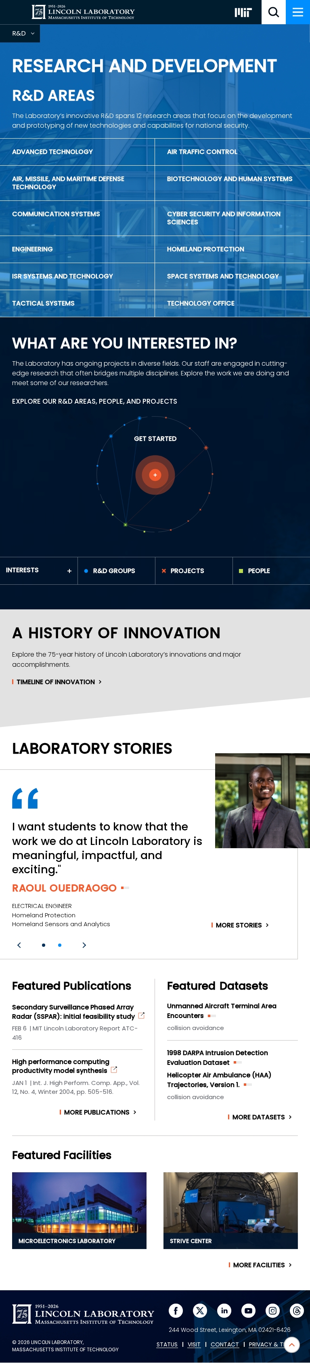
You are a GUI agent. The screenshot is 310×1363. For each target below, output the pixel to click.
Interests (22, 570)
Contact (225, 1345)
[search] (274, 12)
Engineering (32, 249)
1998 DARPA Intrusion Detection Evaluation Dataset (217, 1057)
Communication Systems (56, 214)
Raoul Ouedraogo (64, 888)
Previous (20, 945)
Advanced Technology (52, 151)
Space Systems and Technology (223, 276)
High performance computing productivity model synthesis (60, 1066)
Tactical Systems (43, 303)
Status (167, 1345)
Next (83, 945)
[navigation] (298, 12)
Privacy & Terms (273, 1345)
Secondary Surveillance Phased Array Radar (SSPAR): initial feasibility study (73, 1012)
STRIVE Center (191, 1241)
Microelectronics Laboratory (67, 1241)
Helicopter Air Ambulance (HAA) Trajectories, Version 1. (219, 1079)
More (239, 925)
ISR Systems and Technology (62, 276)
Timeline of (56, 682)
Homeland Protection (205, 249)
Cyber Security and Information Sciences (224, 218)
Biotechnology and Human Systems (230, 178)
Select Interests (155, 475)
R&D (26, 35)
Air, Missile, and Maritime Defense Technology (68, 183)
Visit (194, 1345)
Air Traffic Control (202, 151)
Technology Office (201, 303)
